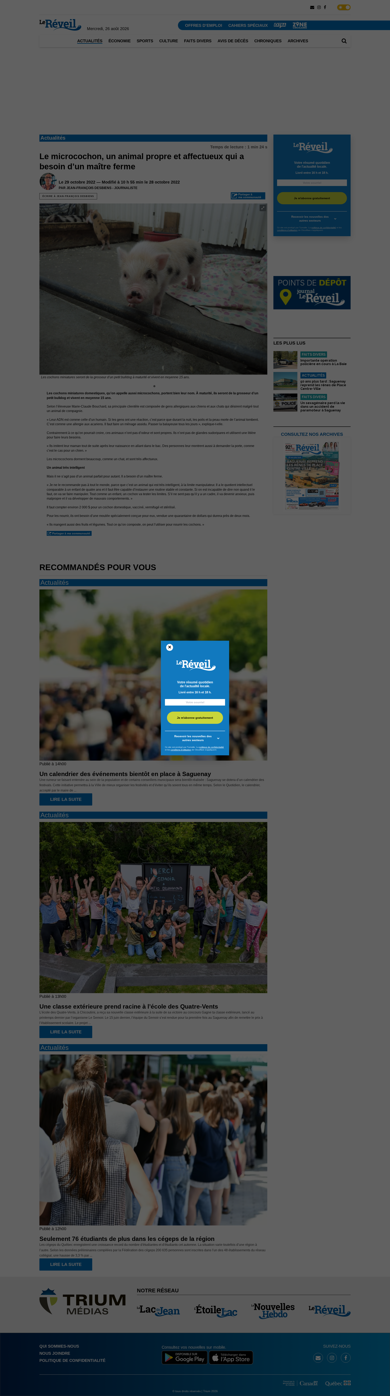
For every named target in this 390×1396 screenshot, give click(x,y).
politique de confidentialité (211, 747)
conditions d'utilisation (181, 750)
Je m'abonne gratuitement (195, 717)
